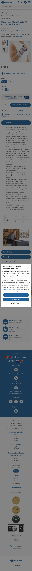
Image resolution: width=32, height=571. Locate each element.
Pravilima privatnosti (7, 289)
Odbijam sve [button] (16, 299)
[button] (16, 303)
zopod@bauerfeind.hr (19, 291)
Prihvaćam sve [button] (16, 295)
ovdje (18, 273)
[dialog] (16, 285)
